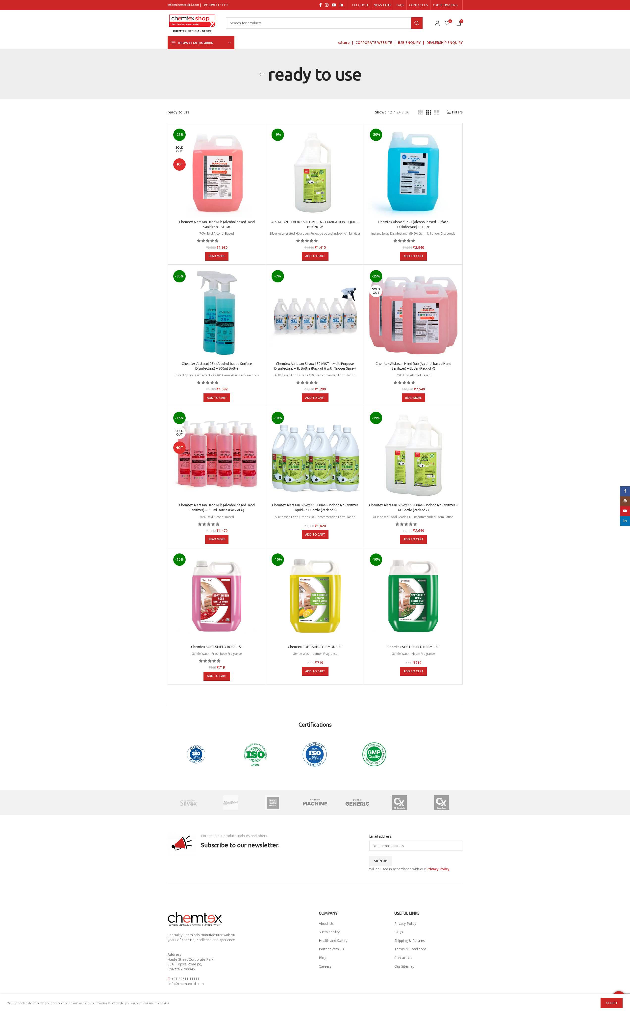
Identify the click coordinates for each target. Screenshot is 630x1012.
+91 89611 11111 (185, 978)
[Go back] (262, 74)
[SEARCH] (417, 23)
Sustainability (329, 932)
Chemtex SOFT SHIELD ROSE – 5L (217, 647)
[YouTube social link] (334, 5)
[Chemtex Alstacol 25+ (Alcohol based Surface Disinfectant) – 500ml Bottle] (217, 313)
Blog (322, 957)
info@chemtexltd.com (183, 5)
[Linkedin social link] (341, 5)
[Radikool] (231, 802)
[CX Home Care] (441, 802)
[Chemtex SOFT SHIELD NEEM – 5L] (413, 597)
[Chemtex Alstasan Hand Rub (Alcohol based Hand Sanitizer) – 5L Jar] (217, 172)
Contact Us (403, 957)
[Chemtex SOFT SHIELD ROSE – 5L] (217, 597)
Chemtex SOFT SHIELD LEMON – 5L (315, 647)
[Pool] (273, 802)
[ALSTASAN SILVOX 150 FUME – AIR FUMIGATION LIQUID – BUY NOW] (315, 172)
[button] (208, 240)
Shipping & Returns (409, 940)
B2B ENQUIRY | (412, 42)
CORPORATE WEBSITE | (376, 42)
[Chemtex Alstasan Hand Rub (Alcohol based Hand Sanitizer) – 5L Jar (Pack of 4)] (413, 313)
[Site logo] (192, 22)
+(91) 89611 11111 (215, 5)
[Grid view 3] (428, 112)
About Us (326, 923)
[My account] (437, 23)
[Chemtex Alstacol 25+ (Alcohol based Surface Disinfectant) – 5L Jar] (413, 172)
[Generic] (357, 802)
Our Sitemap (404, 966)
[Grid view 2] (420, 112)
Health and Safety (333, 940)
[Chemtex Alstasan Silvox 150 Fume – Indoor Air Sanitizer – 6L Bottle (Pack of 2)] (413, 455)
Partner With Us (331, 949)
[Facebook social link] (321, 5)
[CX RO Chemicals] (399, 802)
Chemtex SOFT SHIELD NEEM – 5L (413, 647)
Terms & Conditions (410, 949)
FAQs (398, 932)
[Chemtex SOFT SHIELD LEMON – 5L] (315, 597)
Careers (325, 966)
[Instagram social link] (327, 5)
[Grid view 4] (436, 112)
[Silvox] (189, 802)
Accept (611, 1003)
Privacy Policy (405, 923)
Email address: (380, 836)
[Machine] (315, 802)
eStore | (346, 42)
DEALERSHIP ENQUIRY (445, 42)
